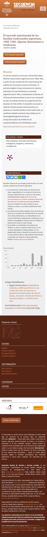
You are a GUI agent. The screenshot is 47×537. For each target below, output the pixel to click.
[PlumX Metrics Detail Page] (9, 157)
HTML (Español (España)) (15, 62)
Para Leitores (7, 368)
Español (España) (8, 356)
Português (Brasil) (9, 353)
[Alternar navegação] (43, 8)
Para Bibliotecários (9, 374)
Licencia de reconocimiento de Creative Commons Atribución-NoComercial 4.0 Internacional (25, 199)
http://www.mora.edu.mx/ (15, 472)
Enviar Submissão (11, 420)
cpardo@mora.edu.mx (20, 483)
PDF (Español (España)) (14, 55)
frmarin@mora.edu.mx (31, 504)
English (4, 348)
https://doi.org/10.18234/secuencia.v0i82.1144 (19, 127)
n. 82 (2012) (7, 26)
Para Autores (6, 371)
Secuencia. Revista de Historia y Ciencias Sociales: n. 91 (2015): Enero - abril (25, 298)
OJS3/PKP (14, 532)
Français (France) (8, 351)
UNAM (39, 530)
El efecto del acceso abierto (23, 239)
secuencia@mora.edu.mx (10, 498)
